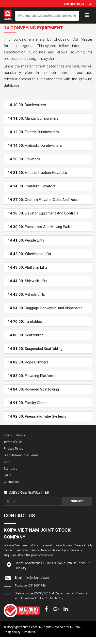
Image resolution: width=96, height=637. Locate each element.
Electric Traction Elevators (37, 172)
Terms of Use (13, 442)
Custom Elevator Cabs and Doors (44, 199)
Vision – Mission (15, 435)
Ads (6, 462)
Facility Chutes (28, 403)
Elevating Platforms (32, 376)
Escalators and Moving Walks (40, 227)
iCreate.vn (29, 632)
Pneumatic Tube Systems (37, 416)
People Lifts (26, 240)
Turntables (25, 321)
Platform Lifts (28, 267)
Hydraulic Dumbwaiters (35, 145)
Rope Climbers (28, 362)
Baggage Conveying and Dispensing (45, 308)
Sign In (68, 3)
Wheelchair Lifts (29, 254)
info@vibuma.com (36, 577)
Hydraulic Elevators (32, 186)
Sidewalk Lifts (27, 281)
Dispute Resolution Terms (21, 455)
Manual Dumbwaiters (33, 118)
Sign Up (79, 3)
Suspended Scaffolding (35, 348)
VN (90, 3)
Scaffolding (26, 335)
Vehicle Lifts (26, 294)
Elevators (24, 159)
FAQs (7, 475)
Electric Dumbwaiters (33, 132)
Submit (77, 501)
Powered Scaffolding (33, 389)
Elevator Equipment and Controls (43, 213)
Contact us (11, 482)
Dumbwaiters (27, 105)
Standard (10, 468)
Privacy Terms (13, 448)
